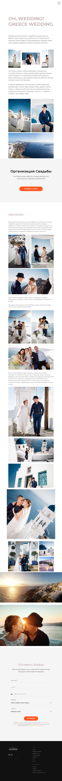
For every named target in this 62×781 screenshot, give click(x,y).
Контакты (34, 766)
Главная (34, 749)
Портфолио (35, 757)
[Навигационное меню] (59, 2)
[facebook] (9, 755)
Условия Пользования (37, 770)
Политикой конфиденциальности (36, 725)
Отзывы (34, 761)
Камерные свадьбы (36, 755)
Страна (13, 708)
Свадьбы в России (36, 753)
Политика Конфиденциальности (39, 772)
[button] (31, 189)
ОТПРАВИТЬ (31, 718)
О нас (34, 759)
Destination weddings (37, 751)
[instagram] (12, 755)
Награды (34, 768)
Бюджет (13, 699)
